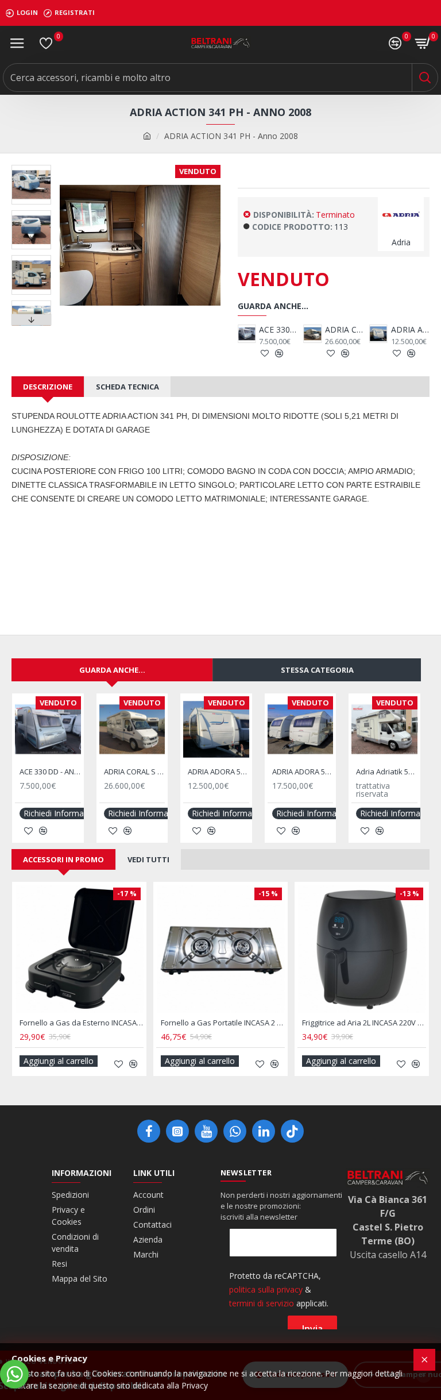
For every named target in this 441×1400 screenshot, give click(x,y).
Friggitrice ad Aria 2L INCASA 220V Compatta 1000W (364, 1023)
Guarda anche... (112, 670)
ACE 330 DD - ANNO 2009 (278, 330)
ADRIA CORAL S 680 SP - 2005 (344, 330)
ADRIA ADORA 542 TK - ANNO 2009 (410, 330)
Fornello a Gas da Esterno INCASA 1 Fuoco (82, 1023)
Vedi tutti (148, 859)
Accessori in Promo (63, 859)
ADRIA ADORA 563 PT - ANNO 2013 (303, 772)
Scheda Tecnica (127, 386)
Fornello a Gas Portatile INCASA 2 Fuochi (223, 1023)
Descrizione (47, 386)
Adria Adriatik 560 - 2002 (386, 772)
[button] (31, 167)
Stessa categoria (317, 670)
